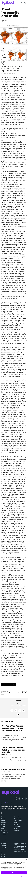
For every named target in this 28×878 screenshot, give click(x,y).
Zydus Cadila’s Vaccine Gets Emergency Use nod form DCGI (13, 750)
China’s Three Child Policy (14, 769)
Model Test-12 (22, 692)
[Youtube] (18, 714)
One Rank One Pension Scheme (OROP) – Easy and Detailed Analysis (12, 728)
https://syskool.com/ (18, 703)
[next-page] (5, 781)
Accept (14, 872)
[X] (23, 710)
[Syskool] (5, 708)
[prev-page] (2, 781)
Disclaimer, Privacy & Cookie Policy (15, 876)
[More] (17, 684)
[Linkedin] (19, 710)
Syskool (4, 21)
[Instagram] (15, 710)
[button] (26, 859)
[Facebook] (11, 710)
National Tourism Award (6, 693)
